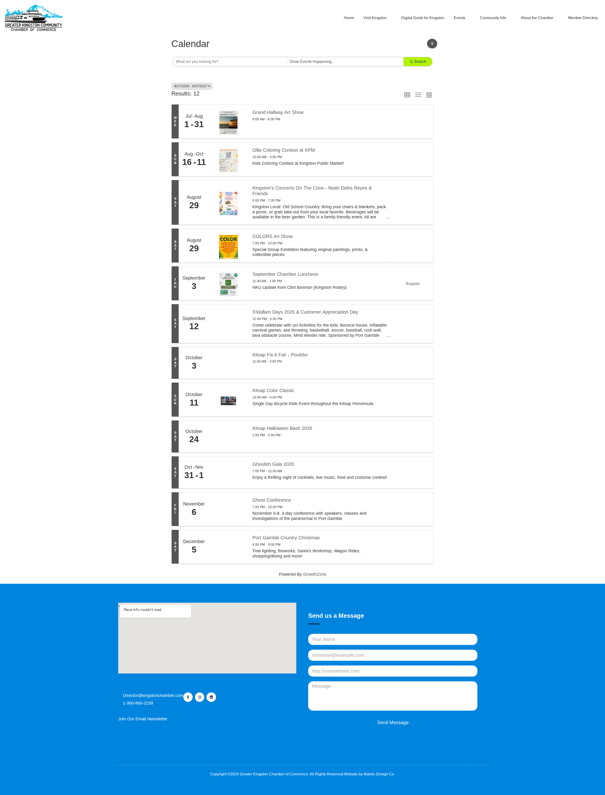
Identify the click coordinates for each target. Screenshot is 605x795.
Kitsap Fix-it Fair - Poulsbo (280, 354)
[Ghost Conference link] (228, 509)
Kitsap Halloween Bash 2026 (282, 428)
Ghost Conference (271, 500)
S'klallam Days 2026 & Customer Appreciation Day (305, 312)
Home (349, 18)
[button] (432, 44)
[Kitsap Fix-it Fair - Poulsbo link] (228, 363)
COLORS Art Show (272, 236)
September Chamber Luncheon (285, 274)
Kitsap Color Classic (273, 390)
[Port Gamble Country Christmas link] (228, 547)
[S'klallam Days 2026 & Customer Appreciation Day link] (228, 323)
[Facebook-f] (188, 697)
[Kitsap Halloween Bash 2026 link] (228, 436)
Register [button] (413, 284)
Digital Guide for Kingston (422, 18)
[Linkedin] (211, 697)
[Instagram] (199, 697)
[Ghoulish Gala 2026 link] (228, 472)
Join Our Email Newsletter (142, 719)
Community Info (493, 18)
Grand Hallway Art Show (277, 112)
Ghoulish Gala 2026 (273, 464)
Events (459, 18)
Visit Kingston (375, 18)
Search (420, 62)
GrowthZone (314, 574)
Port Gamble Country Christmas (286, 537)
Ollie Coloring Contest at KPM (283, 150)
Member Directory (583, 18)
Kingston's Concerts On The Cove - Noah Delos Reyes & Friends (312, 190)
